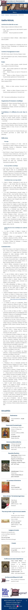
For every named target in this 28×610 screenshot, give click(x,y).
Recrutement (7, 606)
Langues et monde (14, 530)
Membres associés (13, 14)
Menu (15, 12)
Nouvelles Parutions (13, 453)
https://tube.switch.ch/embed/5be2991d (18, 299)
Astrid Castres (14, 455)
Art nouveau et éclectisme (14, 480)
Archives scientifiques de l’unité (13, 577)
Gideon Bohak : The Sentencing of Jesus (13, 496)
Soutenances (13, 415)
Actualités (5, 411)
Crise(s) (14, 543)
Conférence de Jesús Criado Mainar (13, 558)
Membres (7, 14)
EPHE (14, 606)
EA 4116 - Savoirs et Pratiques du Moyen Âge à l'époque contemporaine (14, 602)
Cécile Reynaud (14, 471)
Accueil (2, 14)
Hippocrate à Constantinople (13, 425)
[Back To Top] (26, 600)
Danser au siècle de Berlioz (13, 442)
